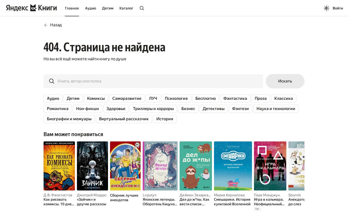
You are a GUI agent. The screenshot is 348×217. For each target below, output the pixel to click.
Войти (338, 8)
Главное (72, 8)
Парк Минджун (267, 195)
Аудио (90, 8)
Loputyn (149, 195)
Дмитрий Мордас (92, 195)
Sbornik (294, 195)
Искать (285, 81)
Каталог (126, 8)
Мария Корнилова (229, 195)
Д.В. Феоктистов (58, 195)
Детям (107, 8)
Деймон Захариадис (197, 195)
